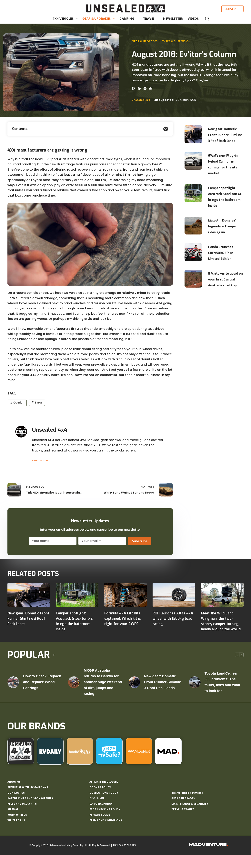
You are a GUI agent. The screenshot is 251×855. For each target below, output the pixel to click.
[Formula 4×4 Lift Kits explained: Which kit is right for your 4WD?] (125, 595)
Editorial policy (101, 803)
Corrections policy (103, 792)
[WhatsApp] (145, 88)
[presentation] (193, 134)
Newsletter (173, 19)
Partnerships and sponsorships (30, 798)
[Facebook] (133, 88)
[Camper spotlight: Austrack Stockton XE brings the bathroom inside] (77, 595)
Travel (149, 19)
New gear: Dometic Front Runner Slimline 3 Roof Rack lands (225, 135)
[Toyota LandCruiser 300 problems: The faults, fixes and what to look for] (195, 682)
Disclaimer (97, 798)
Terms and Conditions (105, 820)
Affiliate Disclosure (103, 781)
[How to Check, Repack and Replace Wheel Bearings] (13, 682)
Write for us (16, 820)
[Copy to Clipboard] (150, 88)
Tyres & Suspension (176, 41)
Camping (127, 19)
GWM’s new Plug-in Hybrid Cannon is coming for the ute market (223, 164)
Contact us (16, 792)
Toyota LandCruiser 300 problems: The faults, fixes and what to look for (222, 682)
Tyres (37, 403)
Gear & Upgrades (96, 19)
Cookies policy (100, 787)
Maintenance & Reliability (189, 803)
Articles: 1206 (40, 460)
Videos (193, 19)
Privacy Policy (99, 814)
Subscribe (232, 8)
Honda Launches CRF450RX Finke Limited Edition (220, 253)
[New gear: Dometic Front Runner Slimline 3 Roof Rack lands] (28, 595)
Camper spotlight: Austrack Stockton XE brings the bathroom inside (225, 197)
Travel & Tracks (182, 809)
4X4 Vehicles (63, 19)
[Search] (207, 19)
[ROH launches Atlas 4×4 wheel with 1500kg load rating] (174, 595)
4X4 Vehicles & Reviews (187, 793)
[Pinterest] (139, 88)
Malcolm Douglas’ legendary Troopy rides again (222, 226)
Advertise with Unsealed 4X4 (27, 787)
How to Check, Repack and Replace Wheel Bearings (42, 682)
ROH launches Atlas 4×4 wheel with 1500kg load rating (173, 618)
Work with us (17, 814)
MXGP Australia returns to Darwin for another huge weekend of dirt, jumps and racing (103, 682)
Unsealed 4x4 (141, 100)
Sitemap (13, 809)
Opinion (17, 403)
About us (14, 781)
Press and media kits (22, 803)
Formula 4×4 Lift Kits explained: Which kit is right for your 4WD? (122, 618)
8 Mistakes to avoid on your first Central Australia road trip (225, 279)
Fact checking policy (104, 809)
